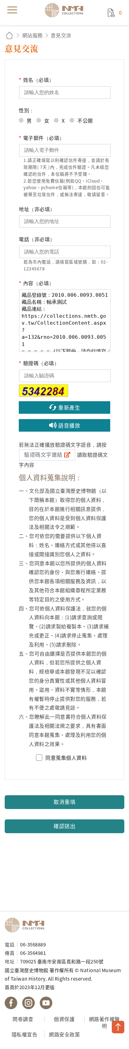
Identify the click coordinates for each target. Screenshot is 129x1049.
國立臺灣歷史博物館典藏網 (66, 10)
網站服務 (32, 35)
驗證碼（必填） (39, 363)
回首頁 (9, 35)
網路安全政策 (64, 1034)
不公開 (85, 120)
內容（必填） (36, 283)
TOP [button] (118, 1027)
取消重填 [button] (64, 802)
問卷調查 (23, 1018)
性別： (26, 110)
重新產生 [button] (69, 407)
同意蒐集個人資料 (66, 757)
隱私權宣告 (25, 1034)
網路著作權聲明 (104, 1022)
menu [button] (12, 10)
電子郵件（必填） (41, 137)
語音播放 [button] (69, 425)
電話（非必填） (37, 239)
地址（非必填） (37, 209)
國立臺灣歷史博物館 (27, 925)
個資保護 (64, 1018)
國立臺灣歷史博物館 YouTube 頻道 (46, 1003)
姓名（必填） (36, 79)
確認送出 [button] (64, 826)
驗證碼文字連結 (43, 454)
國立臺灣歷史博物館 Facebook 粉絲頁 (11, 1003)
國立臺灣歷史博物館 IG (28, 1003)
